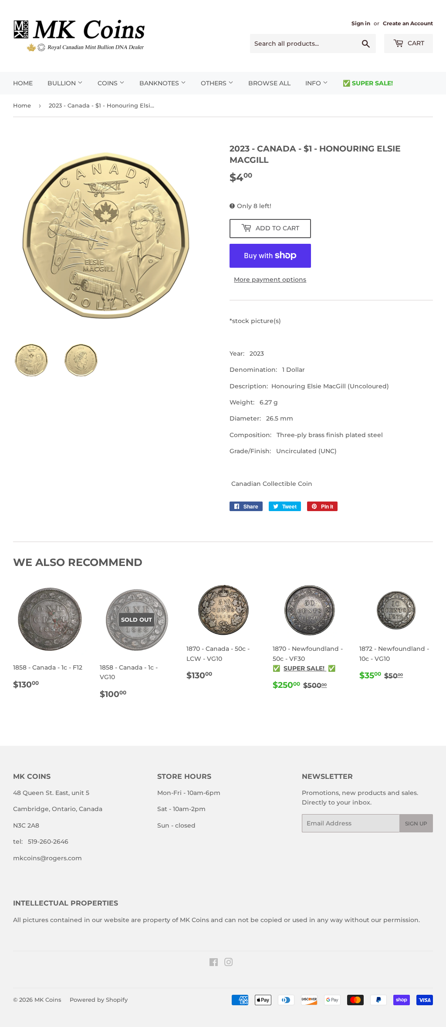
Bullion (62, 83)
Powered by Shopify (99, 999)
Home (23, 83)
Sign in (360, 23)
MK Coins (47, 999)
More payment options (270, 279)
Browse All (269, 83)
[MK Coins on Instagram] (228, 963)
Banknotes (160, 83)
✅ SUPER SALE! (368, 83)
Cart (415, 43)
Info (314, 83)
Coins (108, 83)
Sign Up (416, 823)
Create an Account (408, 23)
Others (214, 83)
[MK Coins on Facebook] (213, 963)
